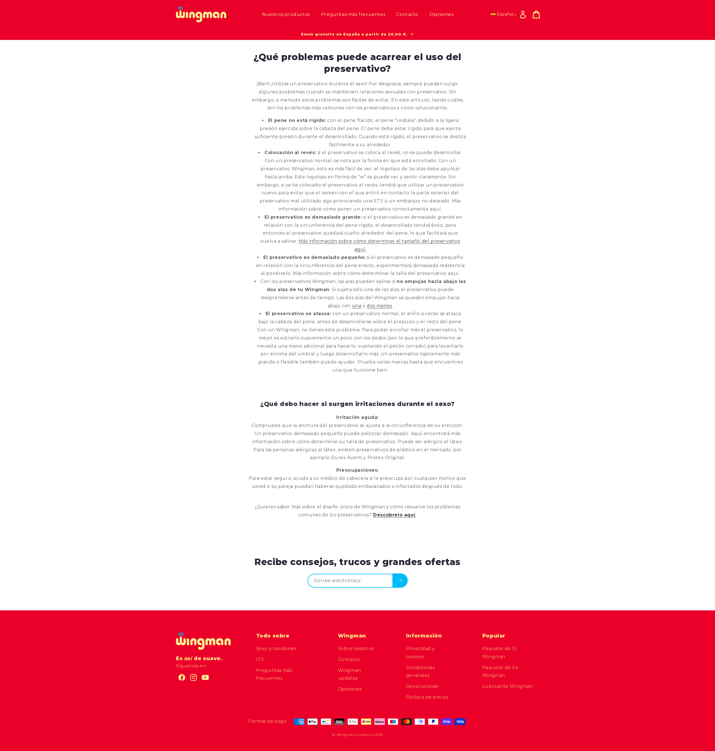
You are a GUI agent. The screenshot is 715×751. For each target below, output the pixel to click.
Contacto (349, 659)
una (356, 305)
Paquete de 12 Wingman (499, 652)
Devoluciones (422, 686)
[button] (536, 14)
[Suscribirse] (400, 580)
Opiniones (350, 689)
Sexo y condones (276, 648)
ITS (260, 659)
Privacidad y (420, 652)
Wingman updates (349, 674)
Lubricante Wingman (507, 686)
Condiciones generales (420, 671)
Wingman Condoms (355, 735)
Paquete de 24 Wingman (500, 671)
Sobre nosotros (356, 648)
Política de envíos (427, 697)
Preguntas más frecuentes (274, 674)
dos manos (379, 305)
